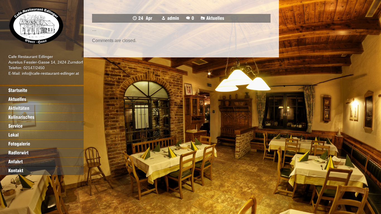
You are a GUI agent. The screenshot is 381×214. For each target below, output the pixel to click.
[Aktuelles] (42, 99)
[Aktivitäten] (42, 108)
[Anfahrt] (42, 161)
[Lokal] (42, 135)
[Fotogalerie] (42, 144)
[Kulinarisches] (42, 117)
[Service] (42, 126)
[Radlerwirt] (42, 152)
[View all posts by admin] (173, 18)
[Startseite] (42, 90)
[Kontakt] (42, 170)
